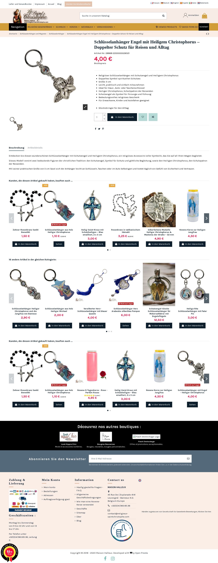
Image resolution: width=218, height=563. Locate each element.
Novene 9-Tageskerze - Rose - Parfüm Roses (92, 391)
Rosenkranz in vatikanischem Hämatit (125, 231)
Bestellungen (51, 491)
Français (156, 3)
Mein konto (49, 487)
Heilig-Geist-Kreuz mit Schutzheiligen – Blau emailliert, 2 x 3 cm (92, 232)
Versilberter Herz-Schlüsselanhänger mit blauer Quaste (92, 311)
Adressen (48, 495)
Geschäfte (82, 508)
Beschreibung (16, 147)
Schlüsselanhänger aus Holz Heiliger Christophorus (59, 231)
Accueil (51, 4)
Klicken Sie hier (204, 512)
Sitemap (81, 512)
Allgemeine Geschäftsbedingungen (89, 496)
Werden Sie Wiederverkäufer (78, 4)
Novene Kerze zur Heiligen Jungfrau (192, 231)
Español (185, 3)
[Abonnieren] (188, 459)
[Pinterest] (103, 129)
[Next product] (208, 34)
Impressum (40, 4)
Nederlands (204, 3)
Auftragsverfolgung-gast (57, 499)
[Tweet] (99, 129)
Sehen (59, 244)
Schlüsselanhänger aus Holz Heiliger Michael (59, 309)
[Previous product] (207, 34)
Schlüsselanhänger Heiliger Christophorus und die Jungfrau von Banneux (25, 311)
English (176, 3)
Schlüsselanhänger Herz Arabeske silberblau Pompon (126, 309)
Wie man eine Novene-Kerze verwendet (88, 503)
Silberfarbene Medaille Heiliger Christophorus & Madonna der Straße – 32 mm (159, 232)
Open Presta (141, 553)
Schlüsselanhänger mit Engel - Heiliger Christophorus (192, 391)
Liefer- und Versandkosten (20, 4)
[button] (62, 27)
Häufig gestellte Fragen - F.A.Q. (90, 489)
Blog (59, 4)
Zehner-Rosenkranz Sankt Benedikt (25, 231)
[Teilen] (95, 129)
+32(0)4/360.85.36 (120, 505)
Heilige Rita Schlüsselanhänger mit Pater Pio (192, 311)
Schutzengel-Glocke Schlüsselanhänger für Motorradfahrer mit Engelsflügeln (159, 312)
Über (79, 516)
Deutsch (166, 3)
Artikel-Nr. (99, 53)
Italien (193, 3)
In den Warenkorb (124, 117)
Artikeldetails (35, 147)
